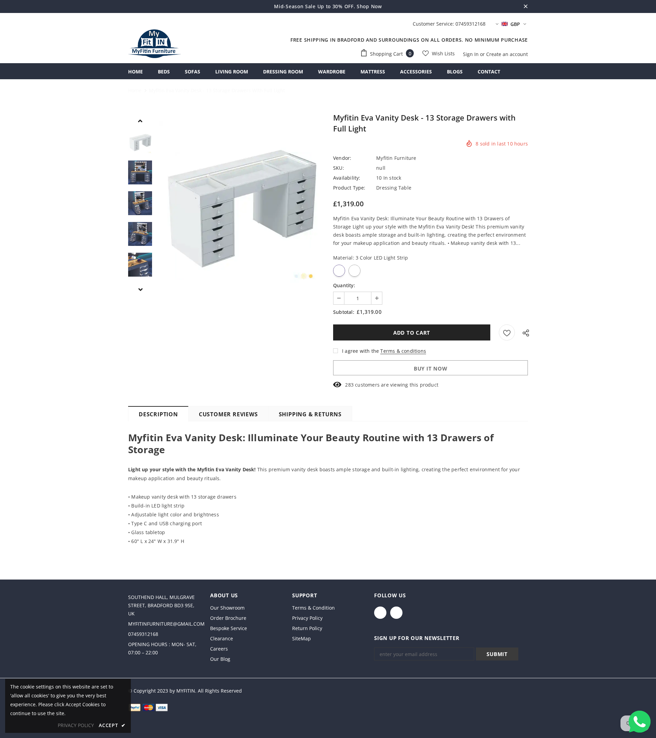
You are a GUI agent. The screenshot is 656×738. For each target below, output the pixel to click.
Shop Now (369, 6)
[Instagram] (396, 613)
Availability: (346, 178)
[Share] (524, 332)
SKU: (338, 168)
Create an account (507, 54)
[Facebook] (380, 613)
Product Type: (349, 187)
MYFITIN (185, 690)
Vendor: (342, 158)
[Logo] (154, 43)
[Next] (140, 289)
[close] (525, 6)
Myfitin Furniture (396, 158)
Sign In (471, 54)
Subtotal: (343, 312)
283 (349, 384)
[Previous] (140, 120)
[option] (241, 203)
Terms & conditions (403, 351)
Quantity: (344, 285)
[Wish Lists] (507, 332)
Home (134, 90)
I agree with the (360, 351)
